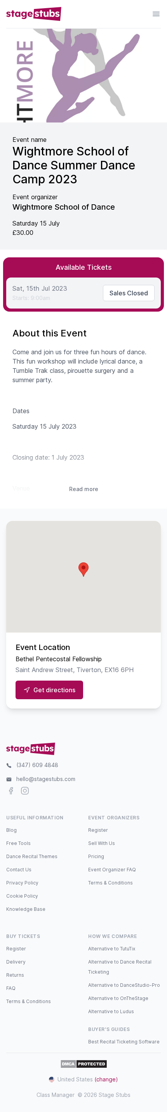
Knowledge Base (25, 909)
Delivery (16, 962)
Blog (11, 830)
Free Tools (18, 843)
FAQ (11, 988)
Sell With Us (101, 843)
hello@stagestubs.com (45, 779)
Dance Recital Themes (31, 856)
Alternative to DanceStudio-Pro (124, 985)
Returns (15, 975)
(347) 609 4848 (37, 765)
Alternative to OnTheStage (118, 998)
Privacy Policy (22, 883)
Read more (83, 489)
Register (98, 830)
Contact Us (18, 869)
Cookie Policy (22, 896)
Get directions (54, 690)
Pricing (96, 856)
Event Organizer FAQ (112, 869)
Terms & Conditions (110, 883)
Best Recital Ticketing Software (124, 1042)
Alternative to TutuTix (111, 949)
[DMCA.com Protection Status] (83, 1064)
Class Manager (56, 1094)
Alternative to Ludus (111, 1011)
